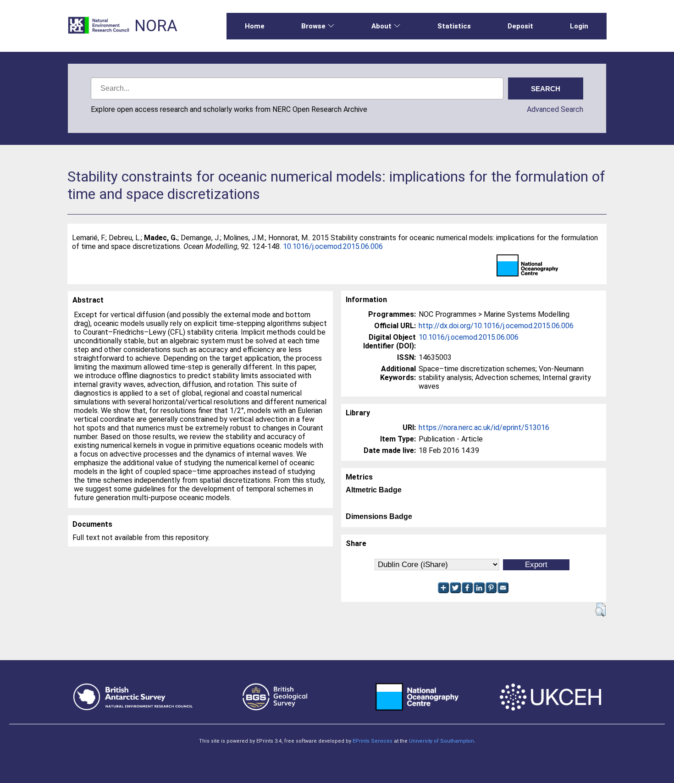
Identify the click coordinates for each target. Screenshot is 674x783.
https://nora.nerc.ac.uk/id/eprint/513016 (484, 427)
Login (579, 26)
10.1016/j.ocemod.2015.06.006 (333, 246)
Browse (313, 26)
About (381, 26)
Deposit (520, 26)
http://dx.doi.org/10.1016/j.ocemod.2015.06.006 (496, 325)
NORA (155, 26)
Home (255, 26)
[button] (600, 610)
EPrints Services (372, 741)
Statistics (454, 26)
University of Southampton (441, 741)
